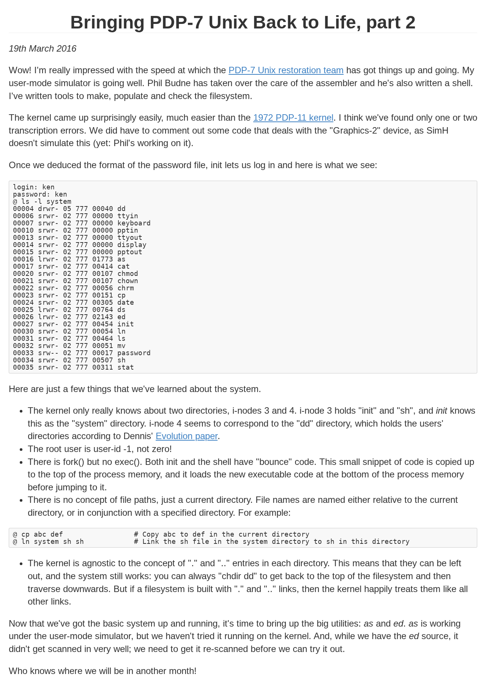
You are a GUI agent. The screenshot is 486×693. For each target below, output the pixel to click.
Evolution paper (187, 436)
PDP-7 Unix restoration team (286, 70)
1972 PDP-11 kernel (293, 117)
